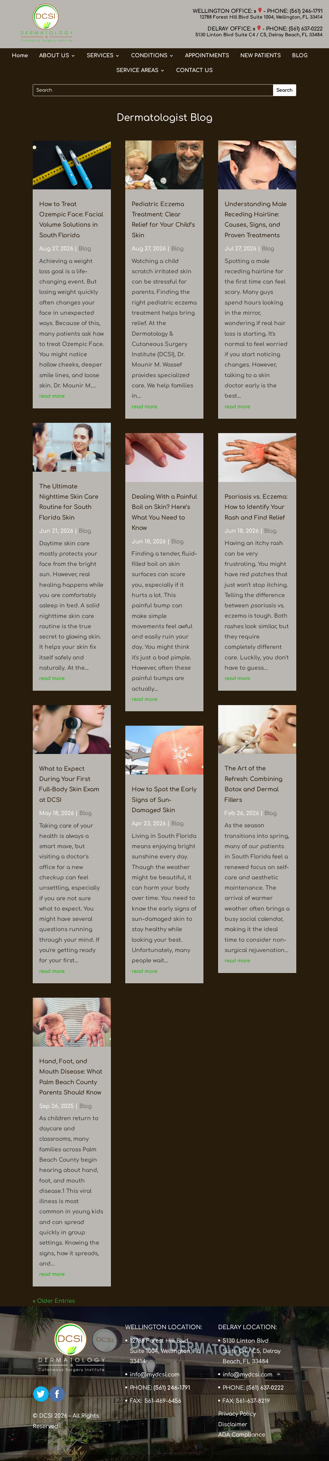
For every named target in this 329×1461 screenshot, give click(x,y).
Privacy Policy (237, 1414)
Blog (85, 249)
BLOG (299, 56)
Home (20, 56)
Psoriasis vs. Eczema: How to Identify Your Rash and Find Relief (256, 507)
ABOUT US (54, 56)
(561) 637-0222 (306, 29)
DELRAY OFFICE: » (232, 29)
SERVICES (100, 56)
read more (52, 396)
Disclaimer (232, 1424)
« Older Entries (54, 1301)
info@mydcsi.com (155, 1375)
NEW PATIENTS (260, 56)
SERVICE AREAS (137, 70)
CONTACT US (194, 70)
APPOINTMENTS (207, 56)
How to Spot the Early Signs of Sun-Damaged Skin (164, 799)
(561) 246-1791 (306, 11)
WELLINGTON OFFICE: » (225, 11)
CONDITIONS (149, 56)
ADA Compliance (241, 1435)
